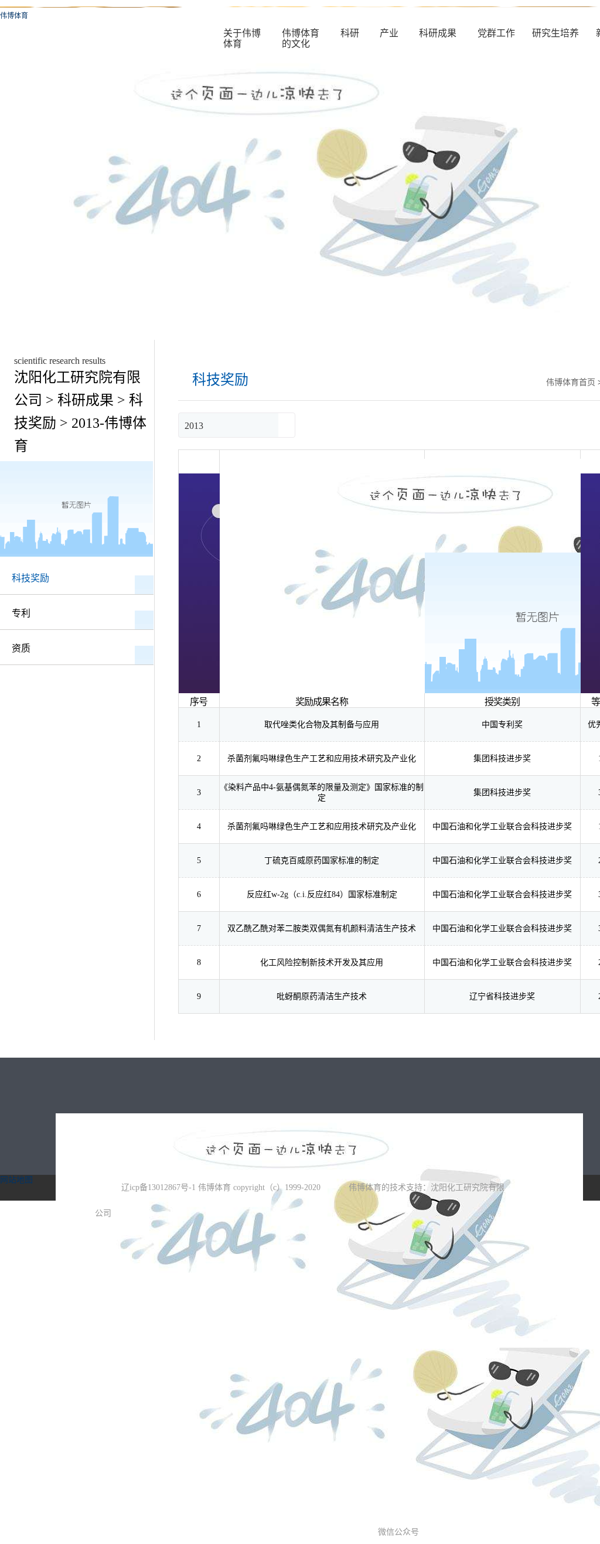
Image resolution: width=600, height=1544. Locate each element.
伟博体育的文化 (300, 38)
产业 (389, 33)
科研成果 (437, 33)
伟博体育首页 (570, 382)
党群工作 (496, 33)
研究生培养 (555, 33)
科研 (349, 33)
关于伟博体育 (242, 38)
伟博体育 (14, 16)
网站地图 (16, 1179)
